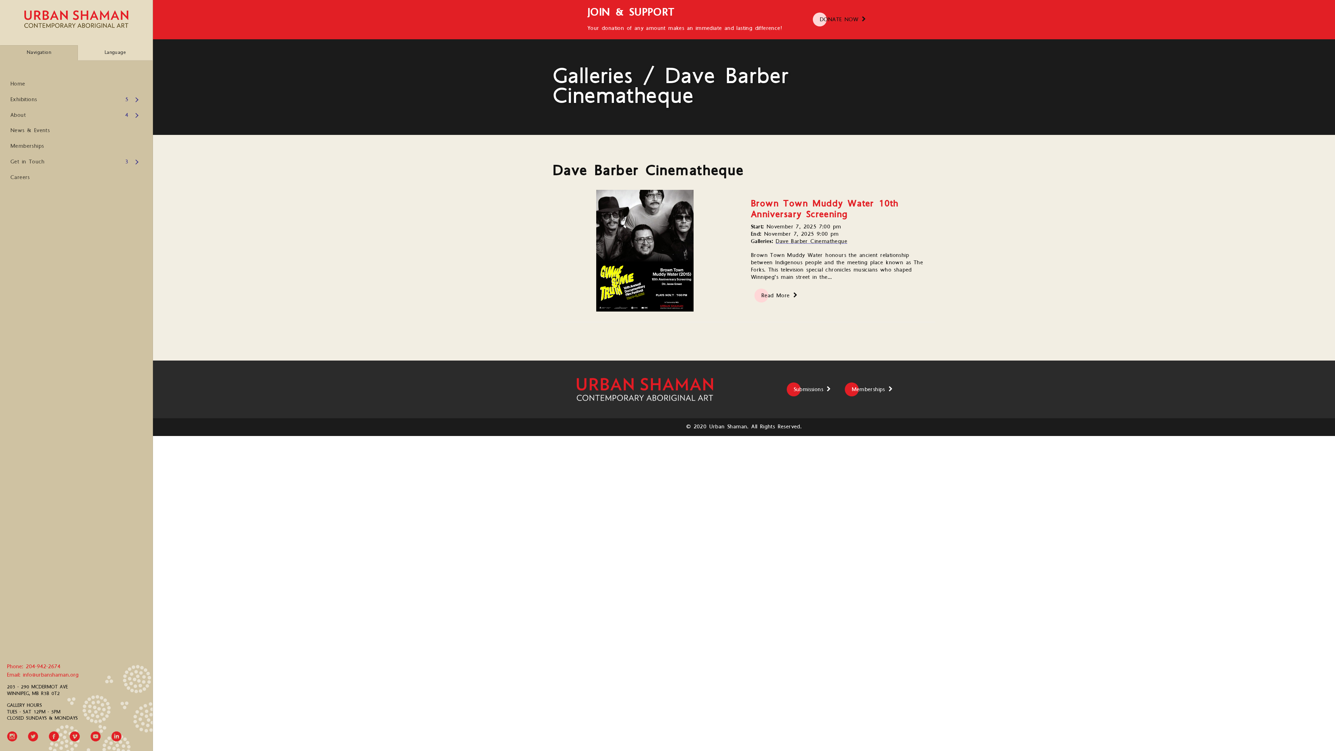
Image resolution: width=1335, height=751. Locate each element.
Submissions (808, 389)
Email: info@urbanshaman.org (43, 675)
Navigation (39, 52)
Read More (775, 295)
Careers (20, 177)
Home (17, 84)
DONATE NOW (839, 19)
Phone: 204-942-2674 (33, 667)
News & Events (30, 130)
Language (115, 52)
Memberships (27, 146)
